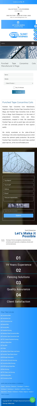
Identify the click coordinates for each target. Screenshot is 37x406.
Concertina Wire (6, 315)
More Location (5, 394)
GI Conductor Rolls (7, 378)
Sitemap (5, 403)
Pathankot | (16, 391)
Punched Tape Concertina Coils (10, 336)
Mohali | (10, 391)
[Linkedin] (35, 34)
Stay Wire (4, 345)
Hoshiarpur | (11, 389)
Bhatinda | (14, 386)
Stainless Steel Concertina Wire (10, 333)
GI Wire (4, 348)
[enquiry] (18, 23)
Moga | (28, 389)
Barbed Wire (5, 324)
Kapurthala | (4, 391)
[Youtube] (35, 38)
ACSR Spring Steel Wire (8, 366)
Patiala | (21, 391)
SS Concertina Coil (7, 321)
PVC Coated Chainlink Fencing (10, 339)
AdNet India (11, 403)
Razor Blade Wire (6, 342)
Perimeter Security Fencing (9, 360)
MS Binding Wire (6, 375)
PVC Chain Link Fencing (8, 372)
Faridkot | (27, 386)
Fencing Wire (5, 327)
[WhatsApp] (35, 30)
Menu (17, 43)
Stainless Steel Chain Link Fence (11, 351)
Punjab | (3, 386)
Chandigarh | (20, 386)
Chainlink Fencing (7, 330)
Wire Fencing (5, 369)
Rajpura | (26, 391)
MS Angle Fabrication (8, 357)
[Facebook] (35, 26)
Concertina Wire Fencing (8, 363)
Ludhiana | (23, 389)
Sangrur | (31, 391)
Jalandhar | (17, 389)
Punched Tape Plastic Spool (9, 354)
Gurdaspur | (4, 389)
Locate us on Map (18, 2)
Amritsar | (8, 386)
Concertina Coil (6, 318)
